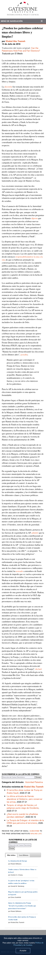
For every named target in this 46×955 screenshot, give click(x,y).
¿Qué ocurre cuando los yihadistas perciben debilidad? (22, 815)
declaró (38, 668)
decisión (8, 86)
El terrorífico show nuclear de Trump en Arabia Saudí (24, 791)
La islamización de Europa (17, 861)
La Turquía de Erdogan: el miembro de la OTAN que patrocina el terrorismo (25, 821)
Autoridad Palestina (34, 782)
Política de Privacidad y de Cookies (28, 943)
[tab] (11, 855)
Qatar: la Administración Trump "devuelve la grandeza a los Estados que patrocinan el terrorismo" (22, 905)
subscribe (34, 830)
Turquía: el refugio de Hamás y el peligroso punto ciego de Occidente (23, 806)
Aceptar (23, 950)
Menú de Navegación (12, 21)
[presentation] (11, 855)
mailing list (35, 833)
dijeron (34, 218)
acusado (19, 571)
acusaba (23, 354)
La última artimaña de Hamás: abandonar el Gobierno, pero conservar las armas (24, 799)
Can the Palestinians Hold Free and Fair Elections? (21, 49)
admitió (35, 532)
